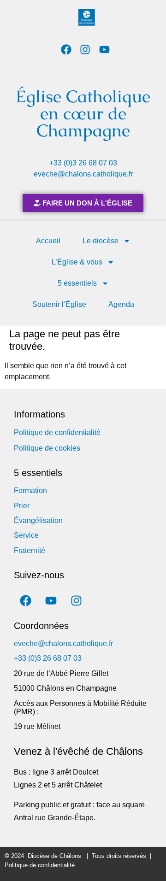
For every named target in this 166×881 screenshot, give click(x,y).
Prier (22, 506)
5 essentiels (77, 283)
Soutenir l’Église (59, 304)
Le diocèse (101, 241)
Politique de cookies (47, 448)
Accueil (48, 241)
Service (26, 535)
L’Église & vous (77, 262)
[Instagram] (85, 49)
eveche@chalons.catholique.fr (83, 174)
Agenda (121, 304)
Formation (30, 490)
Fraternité (29, 550)
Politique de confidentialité (57, 432)
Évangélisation (38, 520)
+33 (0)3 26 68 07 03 (83, 163)
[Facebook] (66, 49)
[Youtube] (104, 49)
